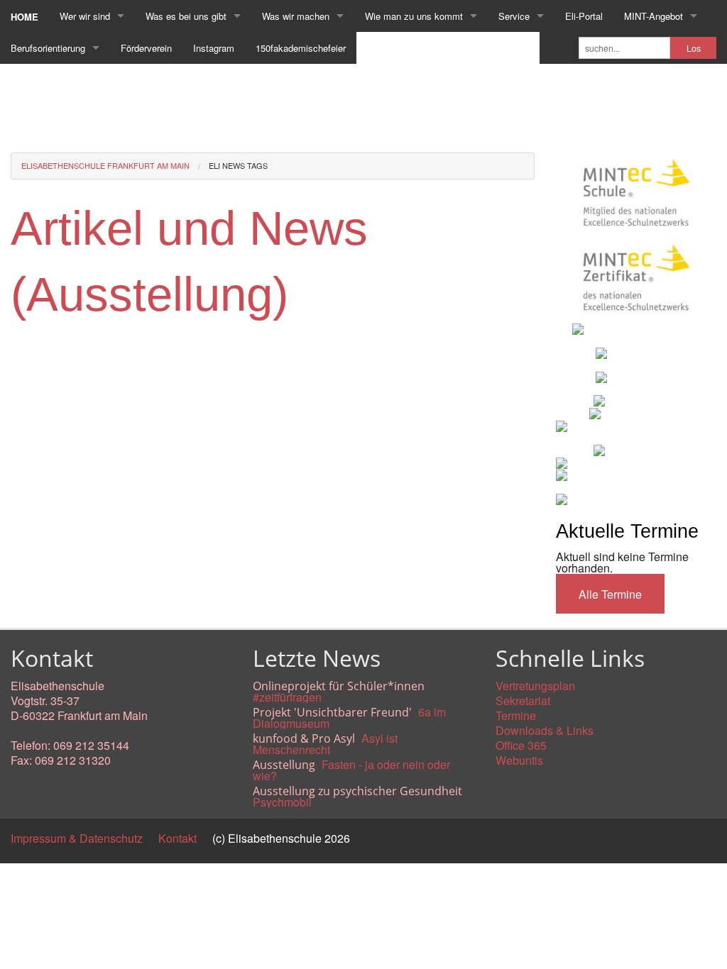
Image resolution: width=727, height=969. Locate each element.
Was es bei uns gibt (186, 16)
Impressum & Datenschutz (77, 838)
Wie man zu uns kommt (414, 16)
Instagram (213, 48)
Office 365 (521, 745)
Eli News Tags (238, 165)
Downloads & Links (545, 730)
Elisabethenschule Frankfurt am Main (105, 165)
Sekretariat (523, 700)
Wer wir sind (85, 16)
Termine (516, 715)
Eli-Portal (584, 16)
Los (694, 48)
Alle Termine (610, 594)
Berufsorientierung (48, 48)
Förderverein (146, 48)
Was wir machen (295, 16)
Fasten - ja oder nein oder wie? (351, 770)
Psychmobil (282, 802)
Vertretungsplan (535, 685)
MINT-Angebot (653, 16)
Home (24, 16)
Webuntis (519, 760)
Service (514, 16)
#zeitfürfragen (287, 697)
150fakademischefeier (301, 48)
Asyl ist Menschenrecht (325, 744)
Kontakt (177, 838)
